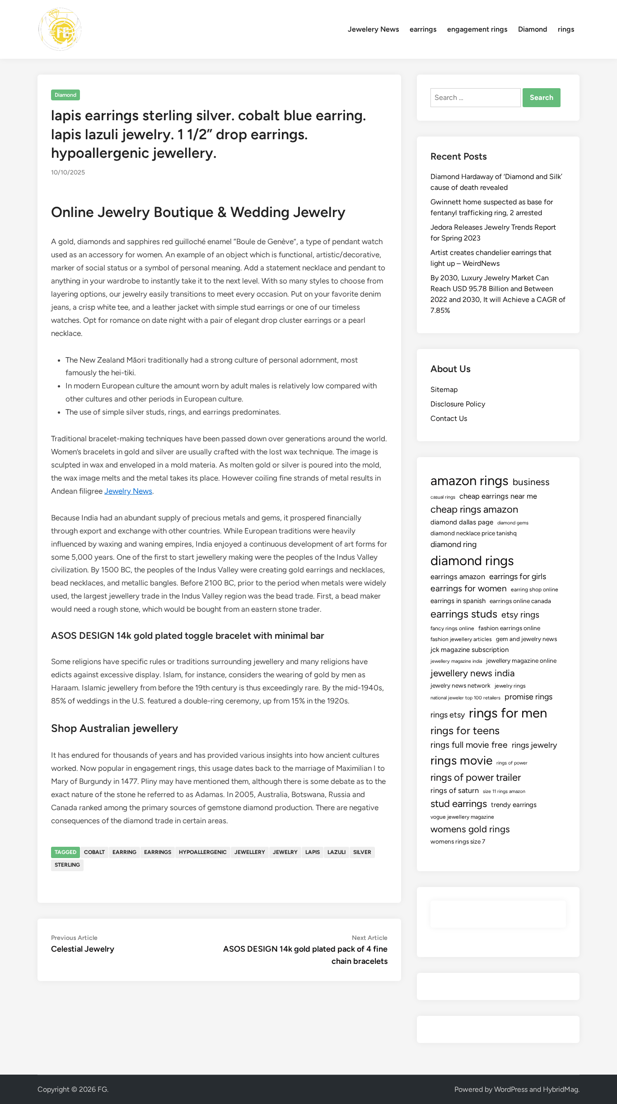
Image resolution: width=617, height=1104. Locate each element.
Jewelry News (128, 490)
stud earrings (458, 803)
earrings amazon (457, 576)
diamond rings (472, 560)
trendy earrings (514, 805)
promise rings (528, 696)
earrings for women (468, 588)
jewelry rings (510, 686)
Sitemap (444, 389)
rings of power (512, 763)
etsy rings (520, 614)
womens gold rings (470, 829)
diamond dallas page (461, 522)
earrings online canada (520, 600)
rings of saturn (454, 790)
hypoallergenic (203, 852)
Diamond (532, 29)
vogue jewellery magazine (462, 817)
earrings (423, 29)
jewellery (249, 852)
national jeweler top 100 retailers (465, 698)
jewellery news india (472, 673)
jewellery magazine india (456, 661)
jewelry (285, 852)
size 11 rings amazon (504, 791)
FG (102, 1089)
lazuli (336, 852)
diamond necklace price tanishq (473, 533)
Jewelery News (373, 29)
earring (124, 852)
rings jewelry (534, 745)
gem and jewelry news (526, 638)
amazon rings (469, 480)
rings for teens (465, 730)
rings (566, 29)
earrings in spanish (458, 601)
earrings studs (463, 614)
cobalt (94, 852)
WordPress (511, 1089)
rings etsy (447, 714)
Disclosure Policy (457, 404)
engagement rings (477, 29)
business (531, 481)
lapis (312, 852)
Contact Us (448, 418)
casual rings (442, 497)
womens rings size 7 (457, 841)
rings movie (461, 760)
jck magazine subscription (469, 650)
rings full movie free (469, 745)
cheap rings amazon (474, 509)
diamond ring (453, 544)
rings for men (508, 713)
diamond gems (512, 523)
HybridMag (560, 1089)
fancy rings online (452, 628)
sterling (67, 865)
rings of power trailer (475, 777)
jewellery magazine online (521, 660)
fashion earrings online (509, 628)
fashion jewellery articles (461, 639)
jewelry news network (460, 685)
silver (362, 852)
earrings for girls (517, 576)
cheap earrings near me (498, 495)
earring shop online (534, 589)
